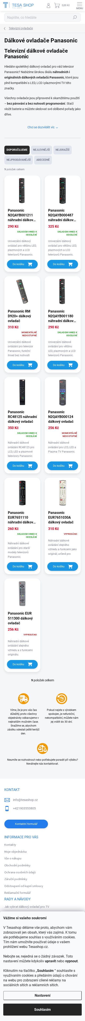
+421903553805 (24, 808)
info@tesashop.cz (25, 800)
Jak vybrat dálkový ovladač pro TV (26, 907)
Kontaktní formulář (26, 823)
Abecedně (43, 159)
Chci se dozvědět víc (40, 127)
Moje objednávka (15, 852)
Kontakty (10, 845)
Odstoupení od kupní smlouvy (23, 886)
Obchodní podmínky (17, 865)
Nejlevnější (41, 149)
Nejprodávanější (19, 159)
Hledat (75, 17)
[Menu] (79, 5)
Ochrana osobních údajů (20, 872)
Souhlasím (42, 1010)
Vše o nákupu (12, 858)
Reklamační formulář (17, 893)
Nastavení (42, 995)
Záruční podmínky (15, 879)
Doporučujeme (17, 149)
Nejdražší (63, 149)
